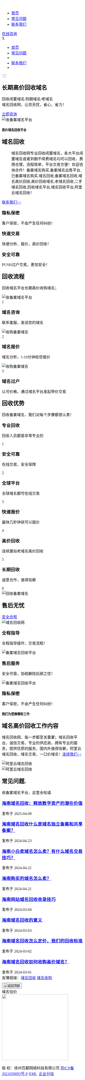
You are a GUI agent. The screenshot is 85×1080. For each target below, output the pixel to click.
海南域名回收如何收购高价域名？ (35, 961)
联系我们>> (11, 202)
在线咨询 (9, 34)
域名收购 (44, 978)
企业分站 (46, 1074)
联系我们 (18, 24)
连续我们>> (72, 754)
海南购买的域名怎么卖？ (26, 878)
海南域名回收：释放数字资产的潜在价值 (42, 803)
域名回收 (28, 978)
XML (33, 1074)
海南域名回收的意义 (22, 920)
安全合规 (9, 617)
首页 (15, 13)
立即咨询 (9, 114)
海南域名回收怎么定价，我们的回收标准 (42, 940)
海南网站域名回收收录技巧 (29, 899)
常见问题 (18, 19)
